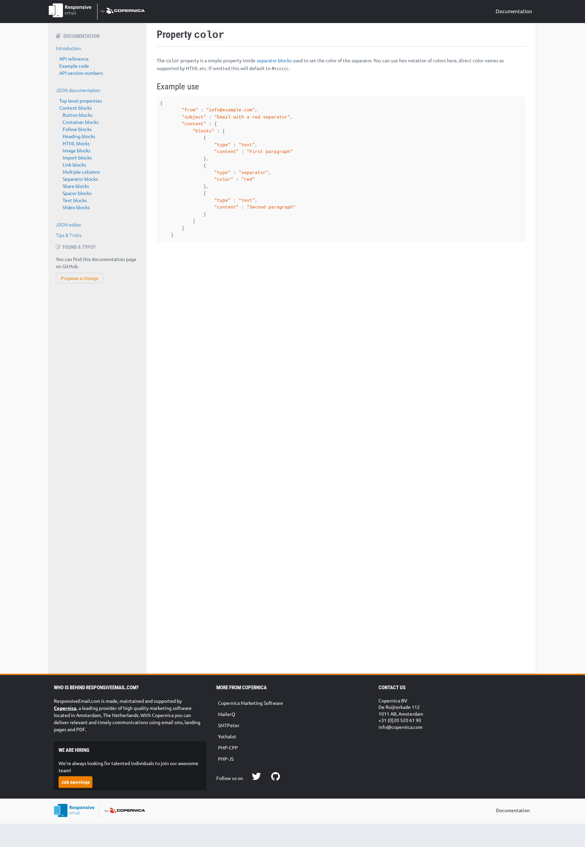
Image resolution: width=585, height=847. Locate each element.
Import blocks (77, 157)
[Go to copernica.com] (122, 811)
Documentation (514, 11)
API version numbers (81, 73)
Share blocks (76, 186)
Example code (74, 66)
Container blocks (81, 122)
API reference (74, 59)
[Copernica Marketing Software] (121, 11)
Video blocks (76, 207)
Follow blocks (77, 129)
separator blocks (274, 60)
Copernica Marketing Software (250, 703)
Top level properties (80, 100)
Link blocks (74, 164)
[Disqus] (341, 364)
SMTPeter (228, 725)
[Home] (76, 811)
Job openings (75, 782)
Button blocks (77, 115)
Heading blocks (79, 136)
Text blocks (75, 200)
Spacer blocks (77, 193)
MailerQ (226, 714)
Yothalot (227, 736)
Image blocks (76, 150)
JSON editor (68, 224)
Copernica (65, 708)
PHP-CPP (228, 747)
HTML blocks (76, 143)
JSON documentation (78, 90)
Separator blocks (80, 179)
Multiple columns (81, 172)
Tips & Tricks (68, 235)
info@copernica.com (400, 727)
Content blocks (75, 108)
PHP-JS (226, 759)
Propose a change (80, 278)
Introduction (68, 48)
